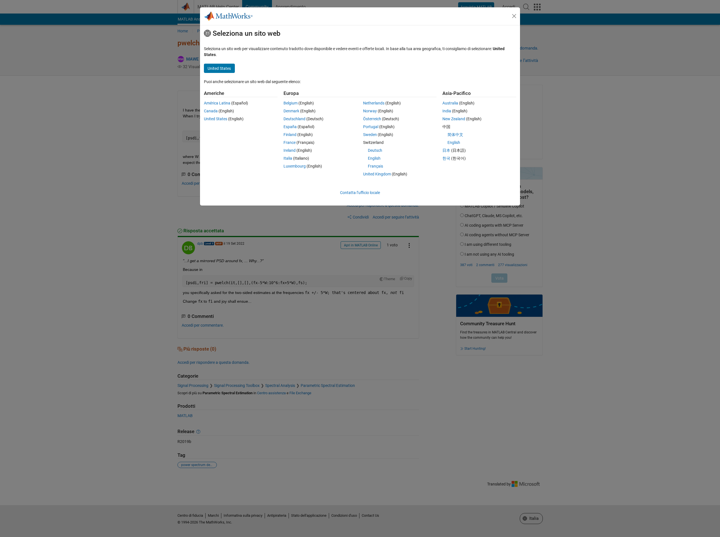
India (446, 111)
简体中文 (455, 134)
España (290, 126)
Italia (288, 158)
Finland (290, 134)
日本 (446, 150)
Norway (370, 111)
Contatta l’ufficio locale (360, 192)
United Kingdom (377, 174)
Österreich (372, 119)
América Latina (217, 103)
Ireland (290, 150)
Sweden (370, 134)
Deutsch (375, 150)
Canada (211, 111)
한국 (446, 158)
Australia (450, 103)
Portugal (370, 126)
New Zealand (453, 119)
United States (215, 119)
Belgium (291, 103)
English (374, 158)
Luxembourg (295, 166)
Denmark (291, 111)
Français (375, 166)
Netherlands (373, 103)
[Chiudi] (514, 16)
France (290, 142)
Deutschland (294, 119)
